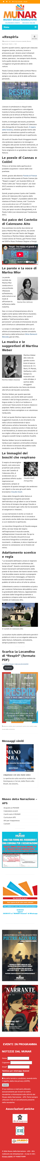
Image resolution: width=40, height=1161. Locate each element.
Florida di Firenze (30, 176)
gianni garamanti (17, 726)
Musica (29, 41)
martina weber (33, 726)
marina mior (26, 726)
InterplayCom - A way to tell (23, 1154)
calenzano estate (7, 726)
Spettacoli (5, 44)
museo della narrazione (8, 729)
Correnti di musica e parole (18, 41)
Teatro (11, 44)
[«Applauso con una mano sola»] (20, 758)
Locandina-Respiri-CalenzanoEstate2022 (15, 664)
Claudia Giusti (16, 492)
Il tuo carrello (20, 1)
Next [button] (36, 768)
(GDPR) (27, 1081)
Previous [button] (4, 768)
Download (8, 668)
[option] (20, 767)
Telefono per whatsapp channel (15, 1071)
